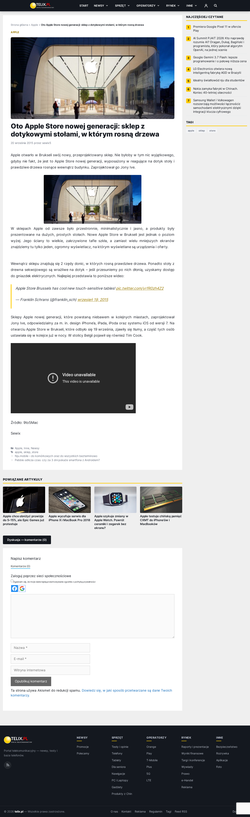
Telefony (117, 753)
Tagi (168, 811)
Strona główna (19, 24)
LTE (148, 780)
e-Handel (187, 780)
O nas (114, 811)
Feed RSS (181, 811)
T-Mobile (152, 760)
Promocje (83, 746)
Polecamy (83, 753)
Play (149, 753)
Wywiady (187, 766)
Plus (149, 766)
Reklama (186, 787)
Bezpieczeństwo (226, 746)
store (35, 452)
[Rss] (7, 765)
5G (148, 773)
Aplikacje (222, 760)
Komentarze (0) (20, 566)
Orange (151, 746)
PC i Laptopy (120, 780)
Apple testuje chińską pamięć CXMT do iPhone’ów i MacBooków (161, 520)
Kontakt (126, 811)
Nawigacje (118, 773)
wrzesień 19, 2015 (92, 299)
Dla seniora (119, 766)
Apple (34, 24)
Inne (189, 5)
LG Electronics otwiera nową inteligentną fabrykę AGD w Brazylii (217, 71)
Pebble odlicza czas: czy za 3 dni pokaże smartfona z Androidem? (57, 460)
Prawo (185, 773)
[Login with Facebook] (14, 588)
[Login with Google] (22, 588)
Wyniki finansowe (192, 753)
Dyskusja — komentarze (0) (27, 540)
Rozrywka (222, 753)
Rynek (171, 5)
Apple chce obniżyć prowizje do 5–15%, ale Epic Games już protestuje (23, 520)
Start (83, 5)
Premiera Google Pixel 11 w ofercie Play (217, 28)
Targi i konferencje (193, 760)
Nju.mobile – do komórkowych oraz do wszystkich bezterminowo (56, 456)
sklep (27, 452)
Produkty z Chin (122, 793)
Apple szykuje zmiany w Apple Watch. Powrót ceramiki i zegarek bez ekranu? (111, 522)
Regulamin (155, 811)
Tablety (116, 760)
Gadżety (117, 787)
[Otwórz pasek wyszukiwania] (215, 5)
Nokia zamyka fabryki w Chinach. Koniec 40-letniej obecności (215, 90)
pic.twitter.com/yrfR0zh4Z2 (139, 288)
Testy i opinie (120, 746)
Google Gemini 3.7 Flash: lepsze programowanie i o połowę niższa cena (219, 59)
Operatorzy (146, 5)
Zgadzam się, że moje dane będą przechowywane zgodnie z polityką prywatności (54, 581)
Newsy (99, 5)
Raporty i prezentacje (195, 746)
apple (18, 452)
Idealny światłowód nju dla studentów (219, 80)
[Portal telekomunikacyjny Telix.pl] (18, 740)
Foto (219, 766)
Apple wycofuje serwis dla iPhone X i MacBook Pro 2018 (69, 518)
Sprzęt (120, 5)
